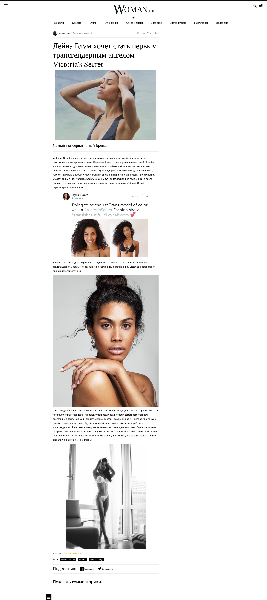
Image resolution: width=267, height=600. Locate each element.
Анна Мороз (64, 33)
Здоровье (156, 22)
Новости (59, 22)
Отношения (111, 22)
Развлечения (201, 22)
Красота (76, 22)
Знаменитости (178, 22)
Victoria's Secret (68, 559)
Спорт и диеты (134, 22)
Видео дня (222, 22)
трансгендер (96, 559)
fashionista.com (72, 553)
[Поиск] (255, 6)
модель (82, 559)
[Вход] (261, 6)
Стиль (93, 22)
